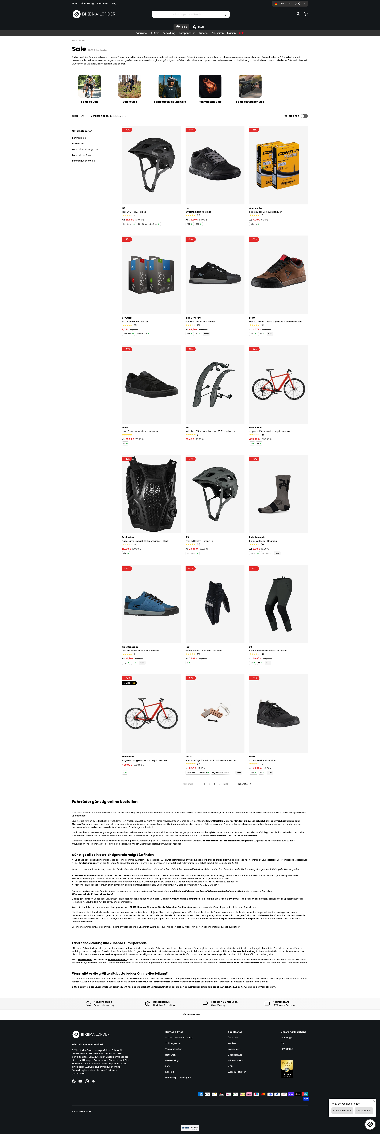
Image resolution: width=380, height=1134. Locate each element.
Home (75, 40)
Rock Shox (188, 907)
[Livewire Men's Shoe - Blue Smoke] (151, 604)
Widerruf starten (237, 1071)
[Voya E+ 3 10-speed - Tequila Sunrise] (278, 384)
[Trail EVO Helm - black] (151, 165)
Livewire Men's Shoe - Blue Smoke (140, 650)
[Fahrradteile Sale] (210, 86)
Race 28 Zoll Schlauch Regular (265, 211)
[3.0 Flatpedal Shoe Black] (215, 165)
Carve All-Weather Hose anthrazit (268, 650)
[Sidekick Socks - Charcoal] (278, 494)
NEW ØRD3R (287, 1048)
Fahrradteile (85, 959)
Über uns (233, 1037)
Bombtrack (193, 898)
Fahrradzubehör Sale (250, 102)
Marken (231, 33)
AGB (230, 1066)
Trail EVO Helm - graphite (199, 540)
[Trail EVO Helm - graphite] (215, 494)
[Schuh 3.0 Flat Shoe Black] (278, 713)
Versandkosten (173, 1048)
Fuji (203, 898)
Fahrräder (142, 33)
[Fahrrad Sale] (89, 86)
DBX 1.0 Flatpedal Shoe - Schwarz (140, 431)
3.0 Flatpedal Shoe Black (199, 211)
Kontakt (169, 1071)
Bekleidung (169, 33)
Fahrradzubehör (117, 959)
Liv (216, 898)
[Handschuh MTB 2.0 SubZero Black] (215, 604)
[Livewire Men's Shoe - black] (215, 275)
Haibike (210, 898)
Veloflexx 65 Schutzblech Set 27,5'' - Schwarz (210, 431)
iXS (282, 1043)
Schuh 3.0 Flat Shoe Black (263, 760)
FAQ (167, 1066)
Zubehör (203, 33)
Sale (241, 33)
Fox (179, 907)
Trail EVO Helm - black (134, 211)
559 (225, 784)
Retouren (170, 1054)
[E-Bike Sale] (129, 86)
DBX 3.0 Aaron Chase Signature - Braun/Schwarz (275, 321)
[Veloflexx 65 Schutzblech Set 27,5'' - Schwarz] (215, 384)
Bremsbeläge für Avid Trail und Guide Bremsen (211, 760)
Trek (243, 898)
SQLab (161, 907)
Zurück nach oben (190, 1014)
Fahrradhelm (150, 951)
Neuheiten (218, 33)
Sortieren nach (100, 115)
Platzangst (287, 1037)
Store (74, 3)
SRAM (133, 907)
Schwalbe (171, 907)
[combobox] (190, 14)
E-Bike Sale (129, 102)
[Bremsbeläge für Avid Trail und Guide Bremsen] (215, 713)
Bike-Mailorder (85, 1111)
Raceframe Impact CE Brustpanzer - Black (145, 540)
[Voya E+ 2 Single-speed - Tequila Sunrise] (151, 713)
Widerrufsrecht (236, 1060)
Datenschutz (235, 1054)
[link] (186, 784)
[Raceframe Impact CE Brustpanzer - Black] (151, 494)
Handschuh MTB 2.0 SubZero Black (204, 650)
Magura (141, 907)
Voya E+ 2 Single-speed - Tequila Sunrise (144, 760)
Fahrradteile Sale (210, 102)
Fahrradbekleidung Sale (170, 102)
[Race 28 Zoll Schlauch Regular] (278, 165)
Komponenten (187, 33)
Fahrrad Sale (89, 102)
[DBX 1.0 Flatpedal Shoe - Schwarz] (151, 384)
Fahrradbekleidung (244, 951)
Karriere (232, 1043)
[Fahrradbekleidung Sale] (170, 86)
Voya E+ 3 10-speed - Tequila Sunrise (269, 431)
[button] (306, 14)
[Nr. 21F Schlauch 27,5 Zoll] (151, 275)
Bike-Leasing (87, 3)
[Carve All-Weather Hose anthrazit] (278, 604)
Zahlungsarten (173, 1043)
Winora (256, 898)
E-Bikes (155, 33)
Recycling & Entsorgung (178, 1077)
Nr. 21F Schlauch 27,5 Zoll (135, 321)
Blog (114, 3)
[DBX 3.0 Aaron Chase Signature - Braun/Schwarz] (278, 275)
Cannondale (179, 898)
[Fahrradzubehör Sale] (250, 86)
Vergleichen (291, 115)
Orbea (222, 898)
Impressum (234, 1048)
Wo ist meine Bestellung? (179, 1037)
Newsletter (102, 3)
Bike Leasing (172, 1060)
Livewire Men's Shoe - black (200, 321)
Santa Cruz (233, 898)
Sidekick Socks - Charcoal (263, 540)
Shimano (152, 907)
